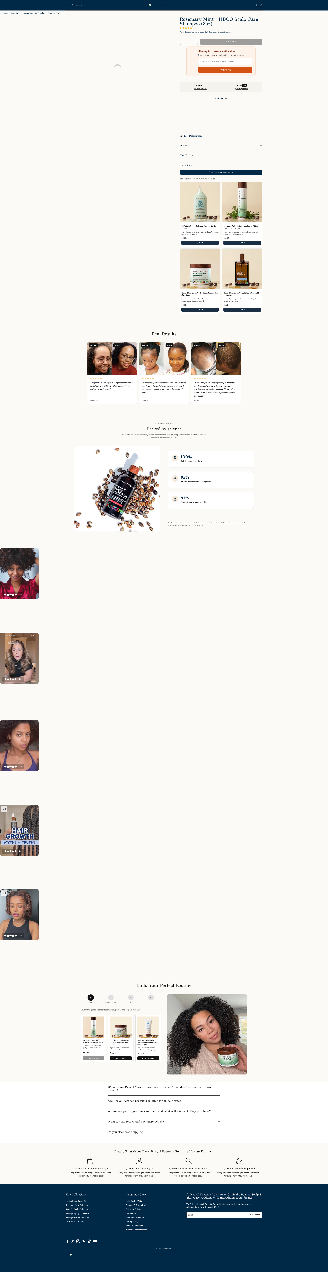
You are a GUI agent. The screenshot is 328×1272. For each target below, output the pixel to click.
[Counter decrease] (183, 41)
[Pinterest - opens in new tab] (84, 1241)
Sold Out (93, 1058)
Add (200, 243)
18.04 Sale (15, 13)
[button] (67, 5)
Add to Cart (121, 1058)
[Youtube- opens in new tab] (95, 1241)
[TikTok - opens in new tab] (89, 1241)
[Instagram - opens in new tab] (78, 1241)
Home (6, 13)
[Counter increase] (194, 41)
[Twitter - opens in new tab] (72, 1241)
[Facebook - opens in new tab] (67, 1241)
